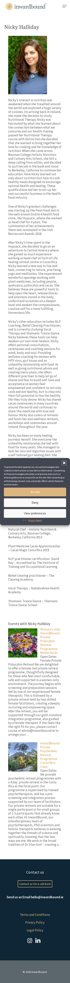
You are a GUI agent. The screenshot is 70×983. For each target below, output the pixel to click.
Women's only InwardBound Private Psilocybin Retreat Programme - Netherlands (50, 641)
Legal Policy (35, 930)
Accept (35, 492)
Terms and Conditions (35, 914)
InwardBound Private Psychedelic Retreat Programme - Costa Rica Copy (50, 755)
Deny (35, 502)
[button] (64, 463)
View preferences (35, 513)
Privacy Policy (35, 520)
